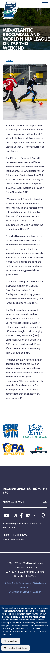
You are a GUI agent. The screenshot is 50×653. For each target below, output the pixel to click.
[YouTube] (7, 515)
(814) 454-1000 (19, 534)
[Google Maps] (43, 515)
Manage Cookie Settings (15, 648)
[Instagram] (14, 515)
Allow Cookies (10, 641)
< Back (9, 60)
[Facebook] (21, 515)
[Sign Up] (41, 502)
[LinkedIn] (28, 515)
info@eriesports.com (13, 539)
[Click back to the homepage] (10, 10)
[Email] (35, 515)
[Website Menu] (45, 4)
